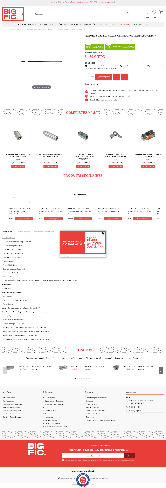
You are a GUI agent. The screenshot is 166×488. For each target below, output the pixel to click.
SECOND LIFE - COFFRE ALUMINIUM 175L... (35, 366)
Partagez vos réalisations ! (12, 407)
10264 (50, 160)
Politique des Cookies (93, 414)
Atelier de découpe (9, 398)
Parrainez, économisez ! (53, 423)
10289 (115, 160)
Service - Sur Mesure (10, 414)
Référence (88, 53)
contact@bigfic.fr (135, 411)
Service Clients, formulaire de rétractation (100, 420)
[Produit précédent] (162, 29)
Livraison (89, 401)
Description (7, 231)
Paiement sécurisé (92, 407)
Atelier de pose (8, 401)
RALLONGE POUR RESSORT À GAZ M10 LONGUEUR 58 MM (50, 155)
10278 (83, 160)
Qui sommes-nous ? (52, 420)
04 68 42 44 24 (134, 407)
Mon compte (49, 417)
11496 (148, 160)
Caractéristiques (22, 231)
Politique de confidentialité (95, 410)
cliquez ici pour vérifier (100, 478)
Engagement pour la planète (54, 404)
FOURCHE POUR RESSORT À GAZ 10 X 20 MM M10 (148, 155)
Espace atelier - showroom (12, 404)
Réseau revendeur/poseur (12, 410)
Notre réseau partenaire (43, 231)
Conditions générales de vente (96, 398)
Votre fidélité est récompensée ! (56, 427)
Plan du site (90, 417)
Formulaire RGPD (51, 410)
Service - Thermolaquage (12, 417)
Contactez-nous (50, 398)
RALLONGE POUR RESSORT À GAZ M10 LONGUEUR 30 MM (18, 155)
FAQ (46, 407)
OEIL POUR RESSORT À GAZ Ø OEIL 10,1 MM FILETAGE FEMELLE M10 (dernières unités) (83, 156)
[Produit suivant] (163, 29)
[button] (124, 24)
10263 (18, 160)
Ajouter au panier (103, 77)
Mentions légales (92, 404)
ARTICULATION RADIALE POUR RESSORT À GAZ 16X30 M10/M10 (115, 155)
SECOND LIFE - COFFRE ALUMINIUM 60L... (87, 366)
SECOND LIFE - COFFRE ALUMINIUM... (139, 366)
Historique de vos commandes (55, 414)
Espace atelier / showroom (54, 401)
